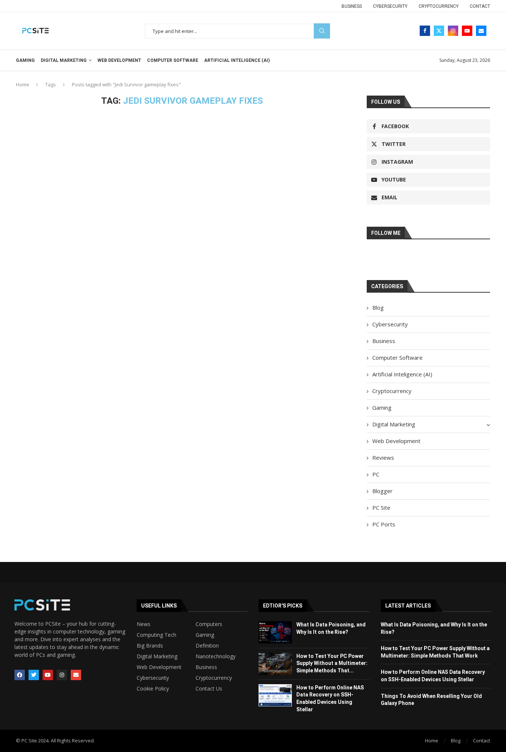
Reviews (383, 457)
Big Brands (150, 645)
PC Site (381, 507)
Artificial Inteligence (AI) (237, 60)
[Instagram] (453, 31)
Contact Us (209, 688)
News (143, 624)
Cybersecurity (390, 6)
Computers (209, 624)
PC (375, 474)
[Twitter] (439, 31)
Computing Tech (156, 635)
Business (352, 6)
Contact (480, 6)
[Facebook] (425, 31)
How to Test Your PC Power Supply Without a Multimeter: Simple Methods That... (331, 663)
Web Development (119, 60)
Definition (207, 645)
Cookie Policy (153, 688)
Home (22, 84)
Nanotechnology (216, 656)
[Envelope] (76, 675)
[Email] (481, 31)
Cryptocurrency (439, 6)
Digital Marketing (64, 60)
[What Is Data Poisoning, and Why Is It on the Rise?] (275, 632)
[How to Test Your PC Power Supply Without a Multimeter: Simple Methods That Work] (275, 664)
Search (322, 31)
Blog (378, 307)
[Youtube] (467, 31)
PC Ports (383, 524)
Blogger (382, 491)
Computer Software (172, 60)
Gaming (25, 60)
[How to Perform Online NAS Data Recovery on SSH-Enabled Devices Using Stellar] (275, 695)
